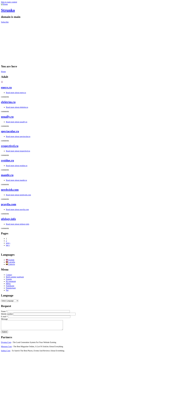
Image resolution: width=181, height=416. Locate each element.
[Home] (4, 4)
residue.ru (7, 160)
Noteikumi (10, 286)
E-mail (4, 316)
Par (7, 290)
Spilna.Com (5, 351)
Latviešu (11, 262)
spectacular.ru (10, 131)
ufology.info (8, 218)
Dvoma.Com (6, 342)
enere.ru (6, 87)
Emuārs (9, 279)
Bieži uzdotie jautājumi (15, 277)
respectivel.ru (9, 145)
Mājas (8, 284)
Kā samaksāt (11, 281)
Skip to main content (9, 2)
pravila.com (8, 204)
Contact (9, 275)
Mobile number (7, 314)
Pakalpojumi (11, 288)
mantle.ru (7, 175)
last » (8, 245)
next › (8, 243)
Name (4, 311)
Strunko (8, 10)
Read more (16, 93)
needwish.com (10, 189)
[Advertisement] (90, 41)
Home (3, 72)
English (11, 260)
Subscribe (5, 22)
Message (4, 319)
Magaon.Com (6, 346)
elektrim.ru (8, 102)
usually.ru (7, 116)
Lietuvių (11, 264)
